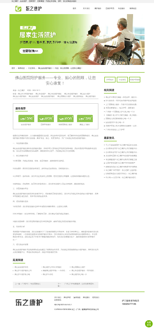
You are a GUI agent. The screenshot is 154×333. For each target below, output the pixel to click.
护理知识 (110, 80)
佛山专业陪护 (41, 94)
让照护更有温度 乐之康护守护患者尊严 (120, 163)
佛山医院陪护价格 (21, 267)
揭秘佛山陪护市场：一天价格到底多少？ (55, 270)
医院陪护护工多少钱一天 (115, 122)
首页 (74, 8)
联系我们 (95, 297)
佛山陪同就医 (78, 96)
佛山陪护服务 (91, 96)
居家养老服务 (46, 124)
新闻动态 (133, 8)
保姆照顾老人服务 (65, 124)
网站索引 (86, 297)
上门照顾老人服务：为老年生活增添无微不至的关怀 (122, 104)
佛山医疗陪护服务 (20, 96)
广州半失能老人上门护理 (115, 130)
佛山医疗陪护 (85, 94)
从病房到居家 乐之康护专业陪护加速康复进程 (122, 156)
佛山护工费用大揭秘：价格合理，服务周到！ (122, 97)
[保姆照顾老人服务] (65, 118)
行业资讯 (31, 68)
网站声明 (67, 297)
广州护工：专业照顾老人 (31, 284)
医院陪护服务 (26, 124)
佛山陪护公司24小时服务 (52, 267)
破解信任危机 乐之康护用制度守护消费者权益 (122, 167)
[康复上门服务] (85, 118)
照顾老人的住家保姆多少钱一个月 (118, 118)
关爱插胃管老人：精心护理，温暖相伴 (120, 108)
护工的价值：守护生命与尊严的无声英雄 (121, 100)
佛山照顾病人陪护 (64, 96)
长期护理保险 (135, 80)
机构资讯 (57, 300)
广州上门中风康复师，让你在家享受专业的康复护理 (80, 284)
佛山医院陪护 (34, 96)
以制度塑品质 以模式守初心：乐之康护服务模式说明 (122, 173)
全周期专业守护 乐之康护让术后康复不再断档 (122, 148)
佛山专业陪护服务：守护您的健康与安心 (83, 270)
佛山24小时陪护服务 (25, 94)
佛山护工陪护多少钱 (22, 274)
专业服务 (121, 8)
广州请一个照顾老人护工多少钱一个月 (120, 112)
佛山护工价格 (48, 274)
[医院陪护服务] (26, 118)
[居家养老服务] (46, 118)
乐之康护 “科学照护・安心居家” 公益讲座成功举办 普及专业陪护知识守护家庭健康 (122, 170)
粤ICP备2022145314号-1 (63, 305)
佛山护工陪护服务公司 (23, 270)
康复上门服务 (85, 124)
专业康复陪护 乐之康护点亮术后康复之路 (121, 159)
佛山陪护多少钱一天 (79, 274)
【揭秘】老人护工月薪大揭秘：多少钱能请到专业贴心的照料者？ (122, 115)
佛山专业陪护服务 (71, 94)
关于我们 (86, 8)
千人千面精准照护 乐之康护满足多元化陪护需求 (122, 145)
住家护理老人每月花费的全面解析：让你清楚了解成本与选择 (122, 126)
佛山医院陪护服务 (48, 96)
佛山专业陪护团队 (55, 94)
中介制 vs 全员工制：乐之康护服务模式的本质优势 (122, 177)
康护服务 (98, 8)
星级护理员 (110, 8)
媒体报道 (77, 297)
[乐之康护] (26, 8)
